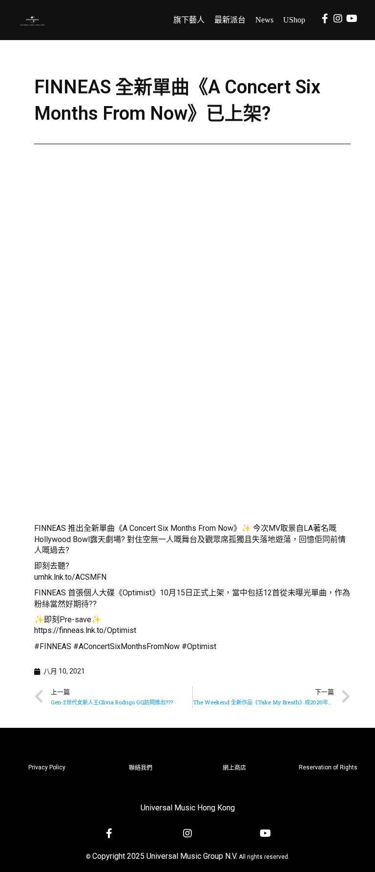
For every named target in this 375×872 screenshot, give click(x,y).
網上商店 (234, 767)
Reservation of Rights (328, 767)
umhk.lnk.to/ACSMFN (70, 577)
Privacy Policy (46, 767)
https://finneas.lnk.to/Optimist (85, 630)
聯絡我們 (140, 767)
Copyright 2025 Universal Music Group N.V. (164, 856)
